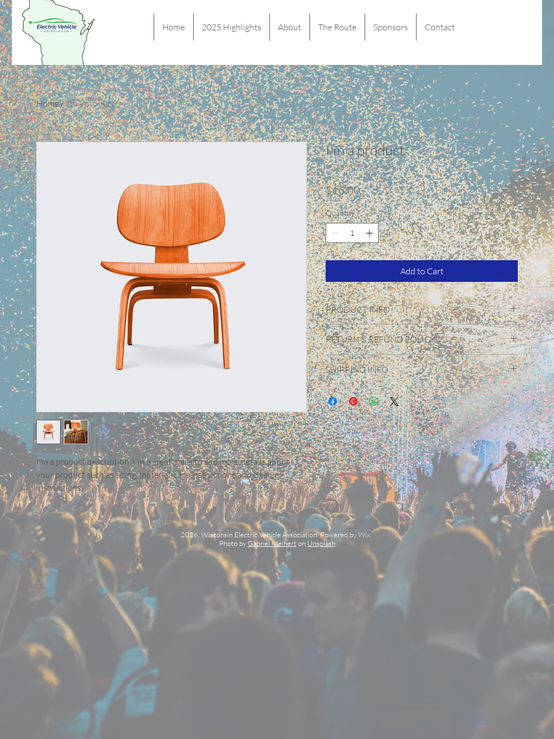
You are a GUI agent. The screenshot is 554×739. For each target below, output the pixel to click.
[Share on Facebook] (332, 401)
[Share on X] (394, 401)
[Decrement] (334, 232)
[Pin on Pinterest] (353, 401)
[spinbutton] (352, 232)
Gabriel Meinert (272, 543)
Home (47, 103)
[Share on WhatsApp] (373, 401)
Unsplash (321, 543)
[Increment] (370, 232)
